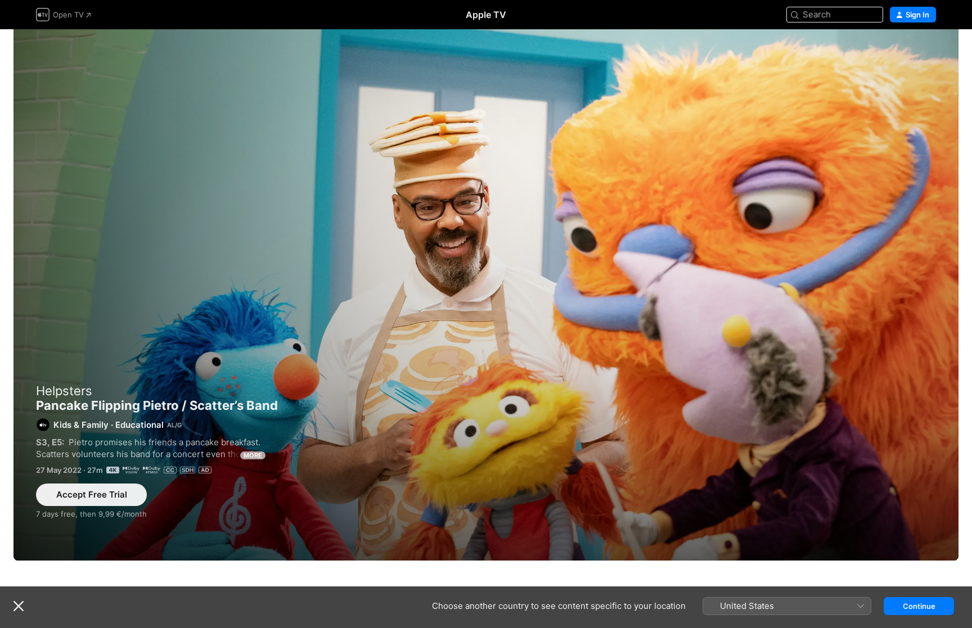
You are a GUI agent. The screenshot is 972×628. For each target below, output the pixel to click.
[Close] (19, 606)
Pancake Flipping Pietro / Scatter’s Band (486, 295)
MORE (253, 455)
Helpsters (64, 390)
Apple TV (486, 14)
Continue (919, 606)
